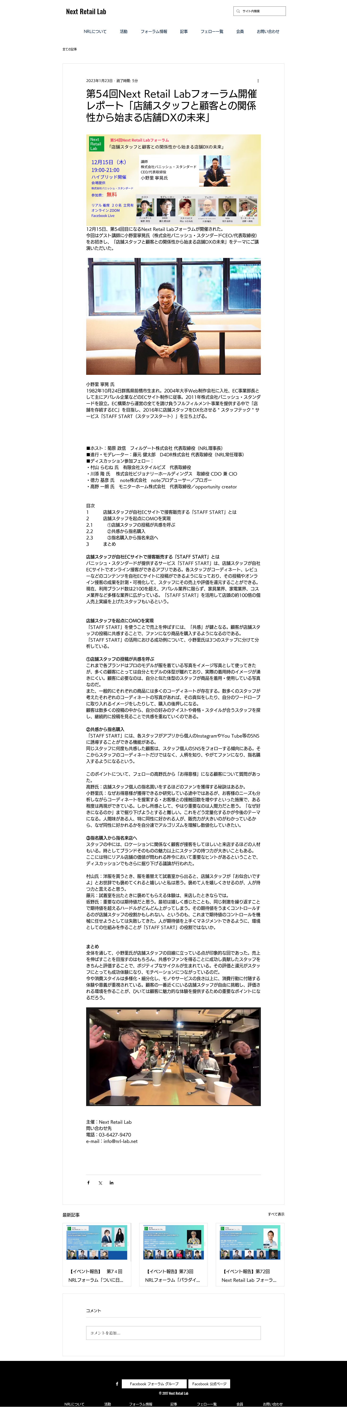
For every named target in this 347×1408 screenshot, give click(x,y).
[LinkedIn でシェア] (111, 1182)
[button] (95, 31)
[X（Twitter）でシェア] (100, 1182)
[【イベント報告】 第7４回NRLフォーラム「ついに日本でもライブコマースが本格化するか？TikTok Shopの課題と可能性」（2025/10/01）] (97, 1242)
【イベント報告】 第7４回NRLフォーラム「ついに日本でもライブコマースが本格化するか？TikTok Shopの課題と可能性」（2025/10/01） (96, 1276)
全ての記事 (70, 49)
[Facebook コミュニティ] (117, 1383)
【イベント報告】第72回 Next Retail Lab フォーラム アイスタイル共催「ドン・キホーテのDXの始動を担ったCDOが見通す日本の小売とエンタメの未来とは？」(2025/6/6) (250, 1276)
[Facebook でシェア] (88, 1182)
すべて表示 (276, 1214)
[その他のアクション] (258, 81)
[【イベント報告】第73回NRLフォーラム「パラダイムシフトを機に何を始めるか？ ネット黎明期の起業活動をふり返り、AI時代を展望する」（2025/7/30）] (174, 1242)
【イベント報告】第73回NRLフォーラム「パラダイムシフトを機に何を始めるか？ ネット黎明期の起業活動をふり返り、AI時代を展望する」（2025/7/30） (173, 1276)
